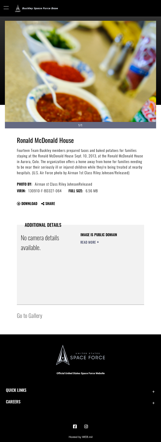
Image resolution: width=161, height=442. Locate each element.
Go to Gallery (29, 315)
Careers (13, 401)
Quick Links (16, 390)
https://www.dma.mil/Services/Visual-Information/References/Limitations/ (104, 291)
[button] (6, 8)
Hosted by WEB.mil (80, 436)
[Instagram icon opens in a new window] (86, 426)
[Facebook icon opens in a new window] (75, 426)
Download (28, 203)
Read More (88, 242)
